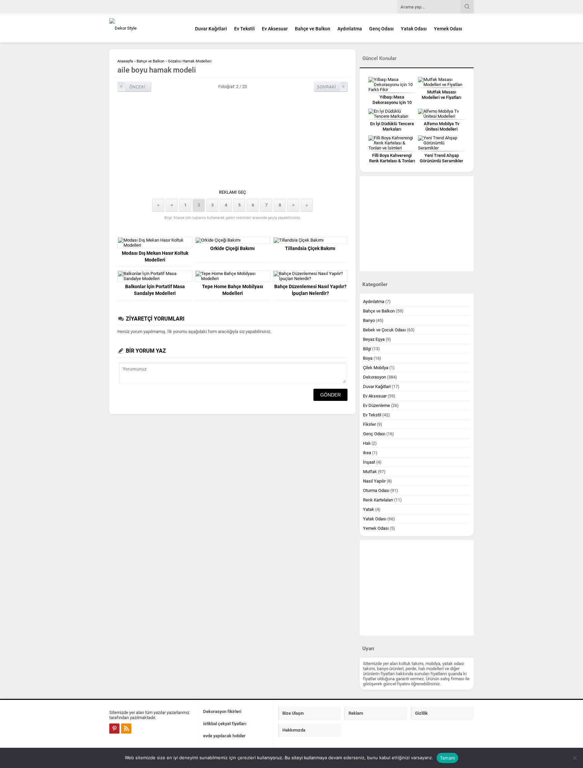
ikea (367, 452)
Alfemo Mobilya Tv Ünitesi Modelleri (441, 126)
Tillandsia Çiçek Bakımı (310, 248)
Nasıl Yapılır (374, 481)
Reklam (356, 713)
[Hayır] (574, 758)
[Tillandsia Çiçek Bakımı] (310, 240)
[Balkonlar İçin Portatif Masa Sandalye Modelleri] (155, 276)
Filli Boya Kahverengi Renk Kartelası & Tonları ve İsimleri (392, 161)
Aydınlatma (349, 28)
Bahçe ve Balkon (312, 28)
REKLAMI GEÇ (232, 192)
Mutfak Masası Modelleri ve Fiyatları (441, 94)
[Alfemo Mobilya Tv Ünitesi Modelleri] (441, 114)
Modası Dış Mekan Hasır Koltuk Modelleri (155, 256)
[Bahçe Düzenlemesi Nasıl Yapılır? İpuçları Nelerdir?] (310, 276)
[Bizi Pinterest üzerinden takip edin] (114, 728)
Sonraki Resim (331, 87)
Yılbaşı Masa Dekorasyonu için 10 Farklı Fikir (392, 102)
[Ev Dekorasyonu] (146, 28)
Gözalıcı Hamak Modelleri (190, 61)
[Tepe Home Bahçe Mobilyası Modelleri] (232, 276)
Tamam (447, 758)
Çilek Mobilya (375, 367)
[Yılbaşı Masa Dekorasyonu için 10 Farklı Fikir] (391, 84)
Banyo (369, 320)
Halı (366, 443)
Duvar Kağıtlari (211, 28)
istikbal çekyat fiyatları (224, 723)
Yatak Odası (414, 28)
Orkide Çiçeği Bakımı (232, 248)
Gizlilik (421, 713)
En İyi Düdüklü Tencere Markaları (392, 126)
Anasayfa (125, 61)
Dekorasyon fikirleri (222, 711)
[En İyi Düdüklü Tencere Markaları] (391, 114)
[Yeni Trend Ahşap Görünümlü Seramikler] (441, 142)
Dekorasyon (374, 377)
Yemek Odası (448, 28)
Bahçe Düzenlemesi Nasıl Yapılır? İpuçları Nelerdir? (310, 290)
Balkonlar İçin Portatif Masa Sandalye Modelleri (155, 290)
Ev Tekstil (244, 28)
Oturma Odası (376, 490)
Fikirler (369, 424)
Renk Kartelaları (378, 499)
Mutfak (370, 471)
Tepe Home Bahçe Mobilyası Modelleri (232, 290)
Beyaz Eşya (374, 339)
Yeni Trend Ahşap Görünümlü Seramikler (441, 158)
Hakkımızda (293, 730)
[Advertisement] (232, 142)
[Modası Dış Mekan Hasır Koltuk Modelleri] (155, 243)
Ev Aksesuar (275, 28)
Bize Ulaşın (293, 713)
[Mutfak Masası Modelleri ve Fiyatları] (441, 82)
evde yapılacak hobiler (224, 735)
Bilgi (367, 348)
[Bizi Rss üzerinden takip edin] (126, 728)
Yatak (368, 509)
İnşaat (369, 462)
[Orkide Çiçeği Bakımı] (232, 240)
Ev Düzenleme (376, 405)
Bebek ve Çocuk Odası (384, 329)
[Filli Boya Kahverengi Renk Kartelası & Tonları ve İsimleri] (391, 142)
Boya (367, 358)
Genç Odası (381, 28)
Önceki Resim (134, 87)
